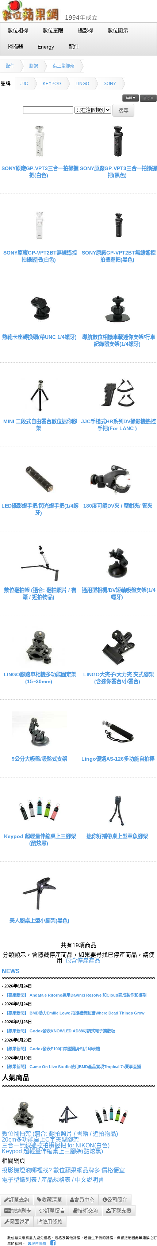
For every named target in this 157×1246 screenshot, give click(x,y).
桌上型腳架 (63, 66)
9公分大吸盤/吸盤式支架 (39, 759)
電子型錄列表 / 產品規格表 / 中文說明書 (53, 1180)
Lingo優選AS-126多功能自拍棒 (117, 759)
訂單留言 (55, 1210)
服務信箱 (38, 1244)
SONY (110, 83)
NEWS (11, 971)
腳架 (33, 66)
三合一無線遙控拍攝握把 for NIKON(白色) (56, 1145)
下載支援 (121, 1210)
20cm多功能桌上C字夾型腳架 (40, 1139)
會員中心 (84, 1200)
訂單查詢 (19, 1200)
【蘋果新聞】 (16, 995)
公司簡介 (117, 1200)
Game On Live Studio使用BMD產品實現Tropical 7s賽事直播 (85, 1067)
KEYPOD (52, 83)
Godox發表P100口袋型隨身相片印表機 (65, 1049)
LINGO (82, 83)
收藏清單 (52, 1200)
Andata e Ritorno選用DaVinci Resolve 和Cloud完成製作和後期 (88, 995)
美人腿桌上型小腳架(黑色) (39, 921)
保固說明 (19, 1221)
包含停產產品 (82, 961)
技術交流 (88, 1210)
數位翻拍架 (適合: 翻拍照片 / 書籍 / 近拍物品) (60, 1134)
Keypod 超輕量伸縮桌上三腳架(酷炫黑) (52, 1151)
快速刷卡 (21, 1210)
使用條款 (52, 1221)
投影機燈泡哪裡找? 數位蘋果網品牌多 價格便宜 (63, 1170)
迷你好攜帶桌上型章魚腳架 (118, 836)
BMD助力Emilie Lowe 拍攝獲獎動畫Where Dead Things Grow (87, 1013)
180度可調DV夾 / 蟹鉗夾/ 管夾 (117, 506)
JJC (24, 83)
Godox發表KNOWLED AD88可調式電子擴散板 (72, 1031)
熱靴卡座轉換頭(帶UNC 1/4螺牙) (39, 337)
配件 (10, 66)
